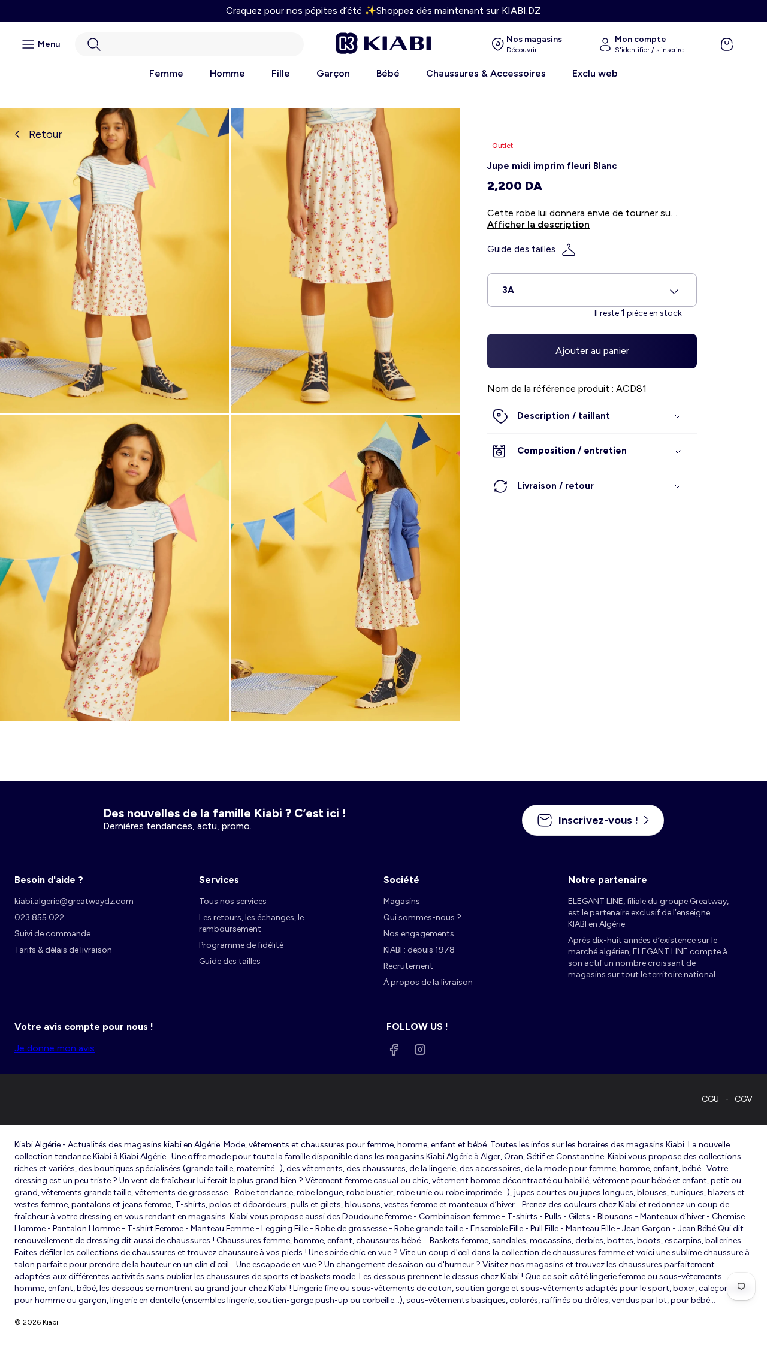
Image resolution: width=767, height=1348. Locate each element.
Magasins (402, 901)
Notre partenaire (607, 879)
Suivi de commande (52, 934)
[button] (189, 44)
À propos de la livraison (428, 982)
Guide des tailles (521, 249)
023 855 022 (39, 917)
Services (219, 879)
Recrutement (408, 966)
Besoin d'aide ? (48, 879)
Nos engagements (419, 934)
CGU (710, 1099)
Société (401, 879)
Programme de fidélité (241, 945)
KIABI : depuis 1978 (419, 950)
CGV (744, 1099)
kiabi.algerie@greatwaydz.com (74, 901)
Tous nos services (233, 901)
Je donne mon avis (54, 1048)
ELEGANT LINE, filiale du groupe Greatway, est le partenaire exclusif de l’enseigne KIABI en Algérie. (648, 912)
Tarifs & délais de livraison (63, 950)
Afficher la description (538, 225)
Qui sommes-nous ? (422, 917)
